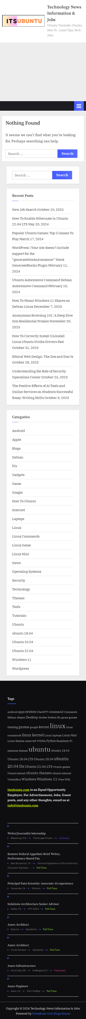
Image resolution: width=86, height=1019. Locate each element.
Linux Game (21, 545)
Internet (18, 510)
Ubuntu (18, 624)
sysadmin (12, 750)
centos (30, 711)
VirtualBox (14, 779)
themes (23, 750)
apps (21, 712)
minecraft (30, 740)
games (73, 717)
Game (16, 483)
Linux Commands (25, 536)
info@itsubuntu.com (22, 805)
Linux (16, 527)
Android (18, 430)
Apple (16, 439)
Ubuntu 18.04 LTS (20, 759)
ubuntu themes (39, 772)
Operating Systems (26, 571)
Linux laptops (53, 735)
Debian (17, 457)
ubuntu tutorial (61, 773)
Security (18, 580)
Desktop (32, 717)
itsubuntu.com (18, 790)
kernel (44, 727)
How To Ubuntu (24, 501)
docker (43, 717)
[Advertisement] (43, 72)
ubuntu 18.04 (22, 633)
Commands (70, 711)
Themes (18, 598)
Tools (16, 606)
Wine (61, 779)
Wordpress (20, 668)
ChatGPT (42, 711)
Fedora (52, 717)
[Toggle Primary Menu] (79, 106)
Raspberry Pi (64, 740)
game (64, 717)
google (34, 727)
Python (51, 741)
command (56, 712)
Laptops (18, 518)
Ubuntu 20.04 (22, 642)
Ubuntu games (61, 766)
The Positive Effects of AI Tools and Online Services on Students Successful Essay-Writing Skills (42, 391)
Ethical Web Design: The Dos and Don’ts (42, 356)
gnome (24, 727)
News (16, 563)
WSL (67, 779)
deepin (21, 717)
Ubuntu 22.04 (22, 650)
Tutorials (19, 615)
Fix (14, 466)
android (12, 711)
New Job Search (24, 209)
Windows (29, 779)
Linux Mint (20, 554)
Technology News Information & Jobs (64, 13)
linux (57, 725)
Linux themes (15, 740)
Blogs (16, 448)
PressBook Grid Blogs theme (51, 1013)
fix (59, 717)
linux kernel (33, 734)
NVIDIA (41, 740)
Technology (21, 589)
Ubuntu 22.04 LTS (38, 766)
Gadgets (18, 474)
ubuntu (39, 749)
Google (17, 492)
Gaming (12, 727)
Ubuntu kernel (16, 773)
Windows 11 (21, 659)
